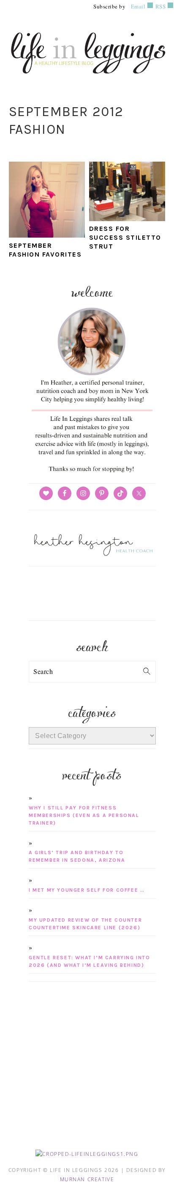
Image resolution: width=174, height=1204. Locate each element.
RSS (160, 6)
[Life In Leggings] (87, 78)
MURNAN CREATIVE (87, 1179)
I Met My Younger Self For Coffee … (86, 890)
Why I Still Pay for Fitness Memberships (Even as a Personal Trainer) (84, 815)
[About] (92, 472)
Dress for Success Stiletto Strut (125, 237)
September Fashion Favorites (45, 249)
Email (138, 6)
